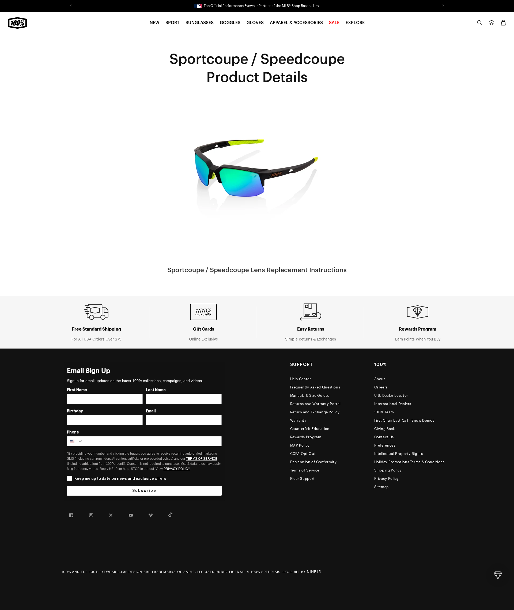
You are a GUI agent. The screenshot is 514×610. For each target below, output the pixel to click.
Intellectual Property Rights (398, 453)
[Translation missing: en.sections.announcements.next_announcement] (443, 6)
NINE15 (314, 572)
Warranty (298, 420)
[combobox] (75, 441)
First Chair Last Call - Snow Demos (404, 420)
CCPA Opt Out (303, 453)
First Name (77, 390)
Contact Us (384, 437)
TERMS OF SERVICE (201, 459)
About (379, 379)
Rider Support (302, 478)
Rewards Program (306, 437)
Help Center (300, 379)
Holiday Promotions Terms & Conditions (409, 462)
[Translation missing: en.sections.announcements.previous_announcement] (71, 6)
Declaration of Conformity (313, 462)
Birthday (75, 411)
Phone (73, 432)
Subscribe (144, 491)
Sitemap (381, 487)
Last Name (156, 390)
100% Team (384, 412)
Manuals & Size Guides (310, 395)
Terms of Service (304, 470)
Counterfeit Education (310, 429)
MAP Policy (300, 445)
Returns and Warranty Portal (315, 404)
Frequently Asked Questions (315, 387)
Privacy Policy (386, 478)
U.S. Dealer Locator (391, 395)
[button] (154, 23)
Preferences (384, 445)
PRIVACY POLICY (177, 469)
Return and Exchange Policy (315, 412)
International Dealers (392, 404)
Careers (381, 387)
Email (151, 411)
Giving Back (384, 429)
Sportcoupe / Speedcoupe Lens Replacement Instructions (257, 270)
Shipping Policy (388, 470)
